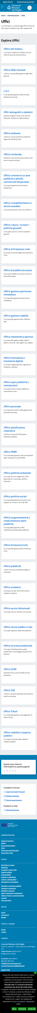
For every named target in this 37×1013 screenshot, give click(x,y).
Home (3, 15)
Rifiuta (14, 1009)
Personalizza (22, 1009)
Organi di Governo (7, 841)
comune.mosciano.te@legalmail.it (12, 966)
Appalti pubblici (6, 872)
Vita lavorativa (6, 900)
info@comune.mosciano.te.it (11, 963)
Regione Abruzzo (8, 2)
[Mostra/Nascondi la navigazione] (2, 7)
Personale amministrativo (10, 850)
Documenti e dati (7, 853)
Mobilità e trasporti (8, 891)
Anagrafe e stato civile (9, 870)
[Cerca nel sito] (29, 8)
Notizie (3, 917)
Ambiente (4, 867)
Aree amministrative (8, 845)
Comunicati (5, 915)
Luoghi (3, 932)
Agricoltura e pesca (7, 865)
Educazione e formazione (9, 882)
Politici (3, 843)
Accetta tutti (31, 1009)
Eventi (3, 929)
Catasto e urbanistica (8, 877)
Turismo (4, 898)
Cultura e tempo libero (9, 879)
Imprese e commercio (8, 888)
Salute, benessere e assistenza (11, 893)
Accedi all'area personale (25, 2)
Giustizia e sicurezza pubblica (11, 886)
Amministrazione (13, 15)
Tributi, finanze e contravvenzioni (12, 895)
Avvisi (3, 912)
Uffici (23, 15)
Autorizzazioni (6, 874)
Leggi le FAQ (5, 970)
